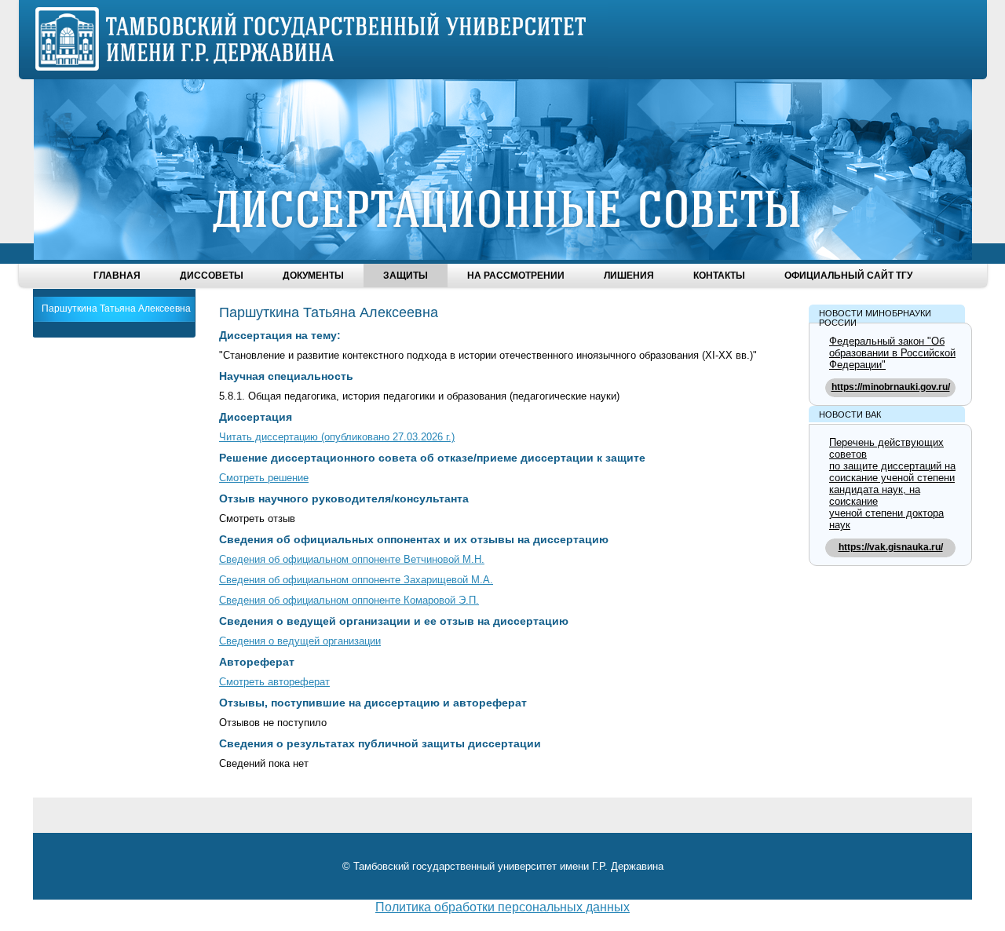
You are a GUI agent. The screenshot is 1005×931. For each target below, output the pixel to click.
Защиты (405, 275)
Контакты (719, 275)
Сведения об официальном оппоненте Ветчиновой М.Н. (351, 559)
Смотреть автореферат (274, 682)
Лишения (629, 275)
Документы (313, 275)
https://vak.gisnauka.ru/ (891, 547)
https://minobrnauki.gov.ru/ (890, 387)
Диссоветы (211, 275)
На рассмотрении (516, 275)
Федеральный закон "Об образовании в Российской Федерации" (892, 353)
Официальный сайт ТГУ (848, 275)
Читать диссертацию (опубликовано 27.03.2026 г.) (337, 437)
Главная (117, 275)
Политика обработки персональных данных (502, 907)
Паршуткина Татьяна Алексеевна (116, 308)
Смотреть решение (264, 478)
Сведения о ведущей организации (300, 641)
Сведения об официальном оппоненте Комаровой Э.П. (349, 600)
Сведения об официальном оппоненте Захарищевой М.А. (356, 580)
